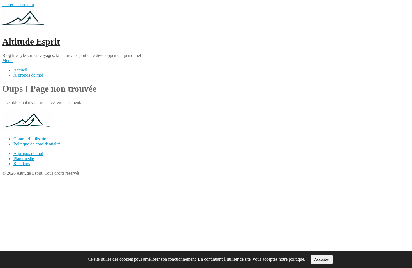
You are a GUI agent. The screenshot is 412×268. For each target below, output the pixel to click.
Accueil (20, 70)
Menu (7, 60)
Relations (21, 163)
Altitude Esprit (31, 41)
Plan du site (23, 158)
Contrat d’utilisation (30, 139)
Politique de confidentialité (37, 144)
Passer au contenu (18, 4)
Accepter (321, 259)
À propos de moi (28, 75)
